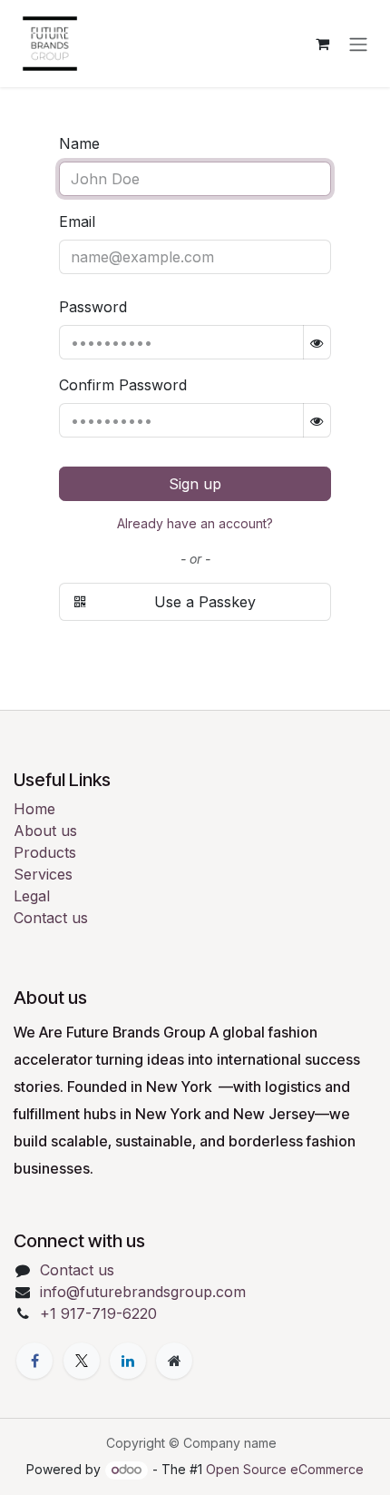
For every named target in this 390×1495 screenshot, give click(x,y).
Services (43, 874)
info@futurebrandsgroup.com (143, 1292)
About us (45, 830)
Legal (32, 896)
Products (45, 852)
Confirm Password (123, 385)
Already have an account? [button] (195, 523)
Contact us (51, 918)
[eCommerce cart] (322, 43)
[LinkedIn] (128, 1361)
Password (93, 307)
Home (34, 809)
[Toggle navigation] (358, 44)
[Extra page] (174, 1361)
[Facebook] (34, 1361)
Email (77, 221)
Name (79, 143)
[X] (81, 1361)
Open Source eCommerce (285, 1469)
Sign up (195, 484)
